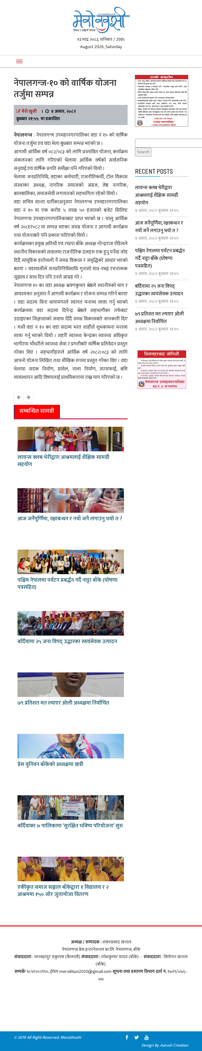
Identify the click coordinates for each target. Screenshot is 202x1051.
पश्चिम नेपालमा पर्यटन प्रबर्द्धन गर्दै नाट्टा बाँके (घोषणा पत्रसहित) (67, 584)
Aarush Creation (174, 1045)
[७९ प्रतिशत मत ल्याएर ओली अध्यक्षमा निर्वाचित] (70, 684)
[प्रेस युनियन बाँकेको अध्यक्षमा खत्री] (70, 746)
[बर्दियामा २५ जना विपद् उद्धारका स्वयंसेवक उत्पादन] (70, 623)
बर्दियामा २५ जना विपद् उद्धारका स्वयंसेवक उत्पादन (67, 641)
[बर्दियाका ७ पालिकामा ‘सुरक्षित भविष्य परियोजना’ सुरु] (70, 807)
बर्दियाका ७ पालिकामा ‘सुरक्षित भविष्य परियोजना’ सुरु (70, 825)
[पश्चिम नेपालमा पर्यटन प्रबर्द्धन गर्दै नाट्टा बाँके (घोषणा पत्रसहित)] (70, 561)
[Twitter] (136, 1037)
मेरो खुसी (29, 111)
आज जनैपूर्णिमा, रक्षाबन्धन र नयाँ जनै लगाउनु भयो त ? (69, 518)
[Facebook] (126, 1037)
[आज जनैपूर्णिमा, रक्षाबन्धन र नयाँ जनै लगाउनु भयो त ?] (70, 500)
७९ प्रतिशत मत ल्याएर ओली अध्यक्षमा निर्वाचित (63, 703)
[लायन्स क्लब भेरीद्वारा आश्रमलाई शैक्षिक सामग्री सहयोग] (70, 438)
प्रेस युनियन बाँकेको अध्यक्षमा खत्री (50, 764)
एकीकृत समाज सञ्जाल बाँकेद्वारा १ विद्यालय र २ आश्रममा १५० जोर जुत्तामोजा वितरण (63, 891)
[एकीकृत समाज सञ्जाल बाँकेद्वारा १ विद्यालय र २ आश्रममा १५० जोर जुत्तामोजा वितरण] (70, 868)
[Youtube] (146, 1037)
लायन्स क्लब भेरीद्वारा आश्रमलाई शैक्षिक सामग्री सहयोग (63, 461)
